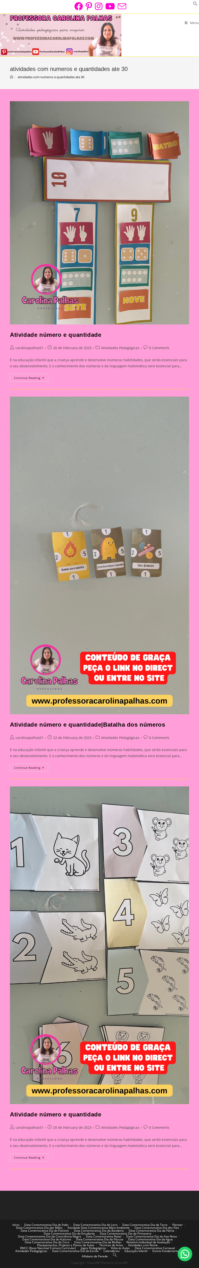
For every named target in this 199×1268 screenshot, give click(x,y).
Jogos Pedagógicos (93, 1248)
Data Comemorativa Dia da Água (150, 1239)
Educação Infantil (136, 1251)
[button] (185, 1254)
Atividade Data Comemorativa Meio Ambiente (98, 1228)
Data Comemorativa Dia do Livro (95, 1225)
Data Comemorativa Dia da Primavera (125, 1233)
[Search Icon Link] (115, 1256)
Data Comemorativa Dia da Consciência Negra (49, 1236)
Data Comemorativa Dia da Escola (75, 1251)
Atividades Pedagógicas (120, 348)
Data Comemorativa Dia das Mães (39, 1228)
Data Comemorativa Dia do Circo (47, 1242)
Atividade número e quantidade (55, 334)
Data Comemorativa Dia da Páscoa (99, 1239)
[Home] (11, 77)
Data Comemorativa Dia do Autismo (46, 1239)
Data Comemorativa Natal (103, 1236)
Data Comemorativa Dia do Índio (46, 1225)
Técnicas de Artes (111, 1245)
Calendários (111, 1251)
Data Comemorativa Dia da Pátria (151, 1231)
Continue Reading (31, 379)
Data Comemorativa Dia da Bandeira (99, 1231)
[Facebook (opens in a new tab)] (78, 6)
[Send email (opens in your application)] (121, 6)
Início (15, 1225)
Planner (177, 1225)
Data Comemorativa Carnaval (155, 1248)
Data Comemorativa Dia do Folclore (45, 1231)
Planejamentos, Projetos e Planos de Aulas (65, 1245)
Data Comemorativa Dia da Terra (144, 1225)
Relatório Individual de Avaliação (148, 1242)
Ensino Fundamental (166, 1251)
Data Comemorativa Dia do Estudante (69, 1233)
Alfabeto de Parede (95, 1256)
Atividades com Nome (143, 1245)
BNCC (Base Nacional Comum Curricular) (48, 1248)
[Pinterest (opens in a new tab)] (88, 6)
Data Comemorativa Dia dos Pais (156, 1228)
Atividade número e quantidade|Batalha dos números (87, 724)
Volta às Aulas (120, 1248)
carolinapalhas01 (29, 348)
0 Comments (159, 348)
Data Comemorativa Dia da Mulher (98, 1242)
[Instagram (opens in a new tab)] (98, 6)
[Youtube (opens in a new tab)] (110, 6)
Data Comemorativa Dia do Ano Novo (151, 1236)
